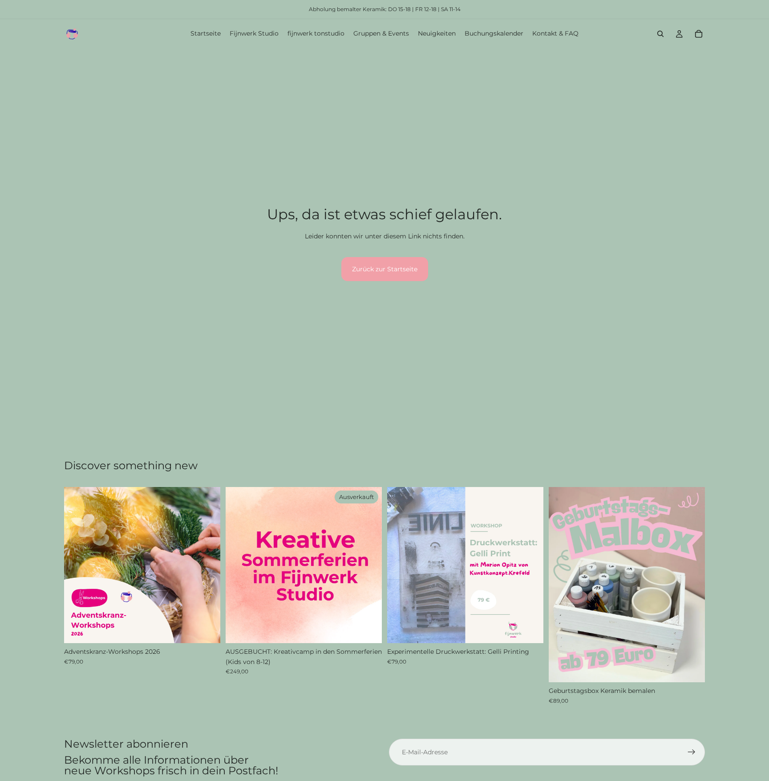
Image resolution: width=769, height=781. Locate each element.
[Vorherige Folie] (77, 565)
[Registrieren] (691, 752)
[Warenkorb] (698, 34)
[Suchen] (660, 34)
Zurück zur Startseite (384, 269)
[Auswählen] (206, 630)
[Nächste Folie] (207, 565)
